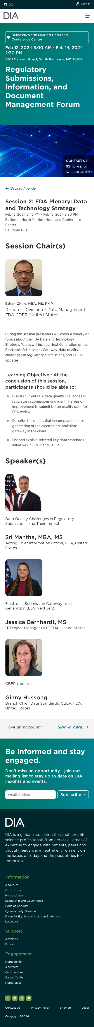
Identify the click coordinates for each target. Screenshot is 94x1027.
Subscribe (70, 794)
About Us (11, 885)
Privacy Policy (40, 1007)
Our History (13, 890)
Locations (11, 921)
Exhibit (9, 944)
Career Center (14, 977)
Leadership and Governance (24, 900)
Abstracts (11, 967)
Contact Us (12, 1007)
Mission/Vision (14, 895)
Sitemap (65, 1007)
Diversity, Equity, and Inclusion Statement (33, 916)
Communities (14, 972)
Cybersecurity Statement (21, 911)
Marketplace (13, 982)
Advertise (11, 939)
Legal (85, 1007)
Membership (13, 961)
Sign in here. (70, 727)
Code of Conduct (16, 906)
